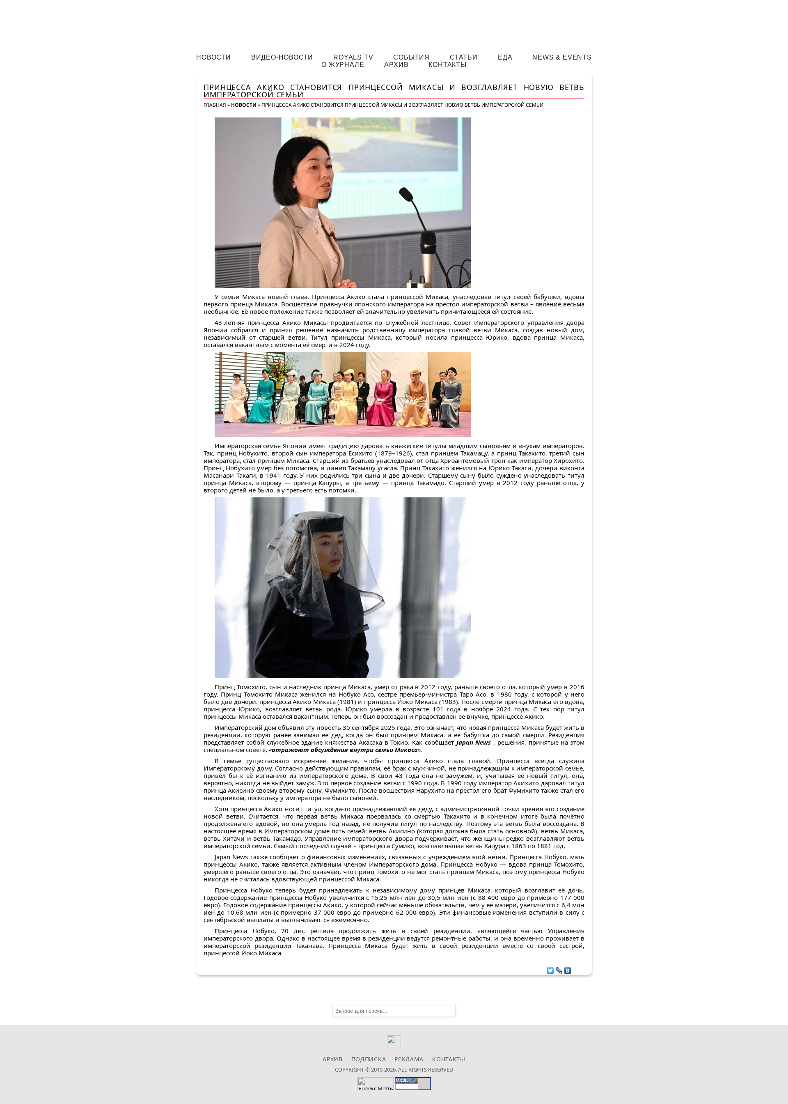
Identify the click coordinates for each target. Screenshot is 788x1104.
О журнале (342, 64)
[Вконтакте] (394, 1047)
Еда (505, 57)
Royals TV (353, 57)
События (411, 57)
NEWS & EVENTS (561, 57)
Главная (215, 104)
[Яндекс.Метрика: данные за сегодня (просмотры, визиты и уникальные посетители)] (375, 1083)
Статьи (464, 57)
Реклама (409, 1059)
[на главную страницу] (394, 23)
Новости (213, 57)
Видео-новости (282, 57)
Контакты (447, 64)
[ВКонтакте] (568, 968)
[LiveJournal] (559, 968)
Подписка (368, 1059)
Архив (396, 64)
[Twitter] (550, 968)
